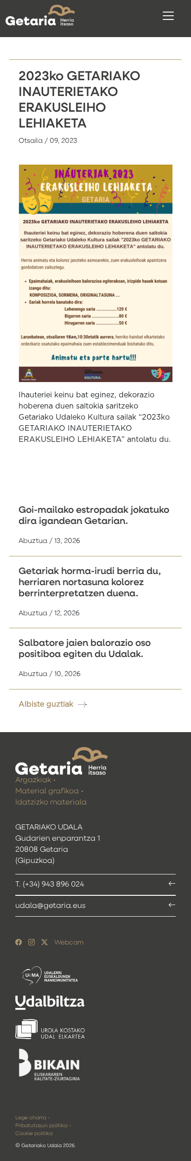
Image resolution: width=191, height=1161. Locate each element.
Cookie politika (33, 1133)
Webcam (68, 942)
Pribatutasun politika (41, 1125)
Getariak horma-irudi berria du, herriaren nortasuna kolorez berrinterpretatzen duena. (90, 582)
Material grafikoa (47, 791)
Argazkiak (33, 780)
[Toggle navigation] (168, 16)
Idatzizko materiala (51, 802)
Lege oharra (30, 1117)
